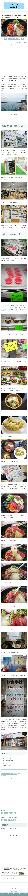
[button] (22, 39)
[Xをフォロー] (5, 820)
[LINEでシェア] (19, 39)
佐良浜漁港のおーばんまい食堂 (13, 117)
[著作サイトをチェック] (2, 820)
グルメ (11, 773)
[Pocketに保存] (15, 39)
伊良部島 (4, 775)
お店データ (8, 120)
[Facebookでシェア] (9, 39)
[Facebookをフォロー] (7, 820)
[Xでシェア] (5, 39)
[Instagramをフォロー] (10, 820)
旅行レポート (5, 773)
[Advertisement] (14, 60)
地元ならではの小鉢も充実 (12, 118)
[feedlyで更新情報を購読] (12, 820)
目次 (12, 114)
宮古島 (15, 773)
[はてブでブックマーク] (12, 39)
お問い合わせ (14, 891)
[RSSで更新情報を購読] (15, 820)
